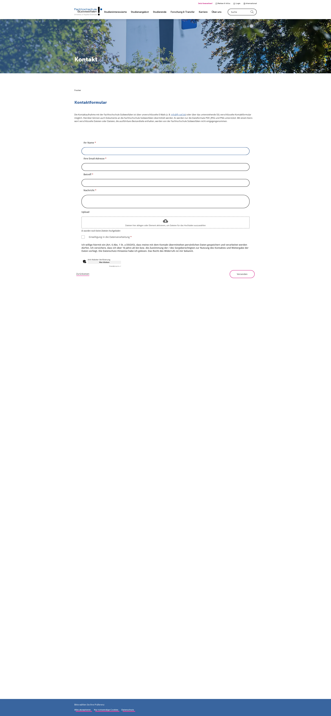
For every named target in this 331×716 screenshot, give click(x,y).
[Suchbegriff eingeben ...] (242, 12)
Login (237, 3)
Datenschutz (127, 710)
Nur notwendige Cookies (106, 710)
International (251, 3)
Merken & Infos (223, 3)
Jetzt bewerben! (205, 3)
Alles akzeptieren (82, 710)
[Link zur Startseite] (88, 11)
